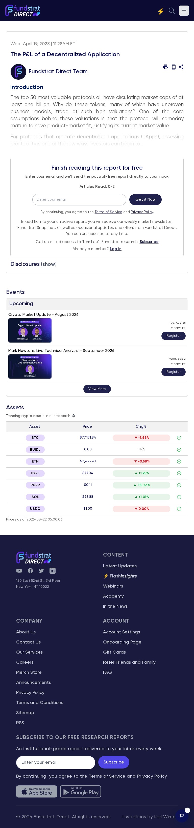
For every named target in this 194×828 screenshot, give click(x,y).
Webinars (113, 586)
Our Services (29, 652)
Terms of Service (108, 212)
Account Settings (121, 632)
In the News (115, 606)
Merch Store (29, 672)
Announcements (33, 682)
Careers (24, 662)
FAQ (107, 672)
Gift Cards (114, 652)
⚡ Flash (120, 576)
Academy (113, 596)
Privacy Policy (142, 212)
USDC (35, 509)
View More (97, 389)
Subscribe (149, 242)
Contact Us (28, 642)
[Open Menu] (184, 11)
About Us (26, 632)
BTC (35, 438)
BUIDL (35, 449)
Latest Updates (120, 566)
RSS (20, 723)
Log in (116, 249)
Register (173, 336)
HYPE (35, 473)
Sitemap (25, 713)
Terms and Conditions (39, 702)
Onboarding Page (122, 642)
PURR (35, 485)
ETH (35, 461)
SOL (35, 497)
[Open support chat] (181, 815)
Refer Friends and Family (129, 662)
